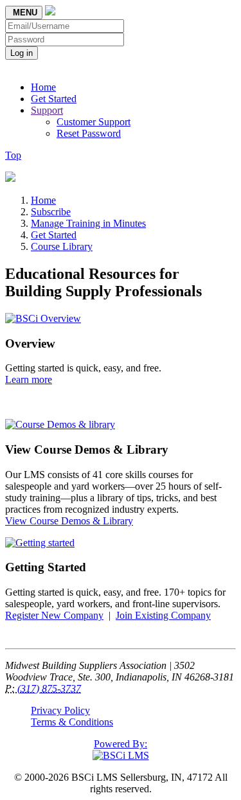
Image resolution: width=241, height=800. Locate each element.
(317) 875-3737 (49, 688)
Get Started (53, 98)
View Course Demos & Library (69, 520)
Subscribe (51, 211)
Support (47, 110)
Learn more (28, 379)
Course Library (62, 246)
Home (43, 87)
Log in (21, 53)
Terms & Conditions (72, 721)
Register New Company (54, 615)
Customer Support (93, 121)
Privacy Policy (60, 710)
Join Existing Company (163, 615)
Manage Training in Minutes (88, 223)
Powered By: (120, 743)
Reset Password (89, 133)
